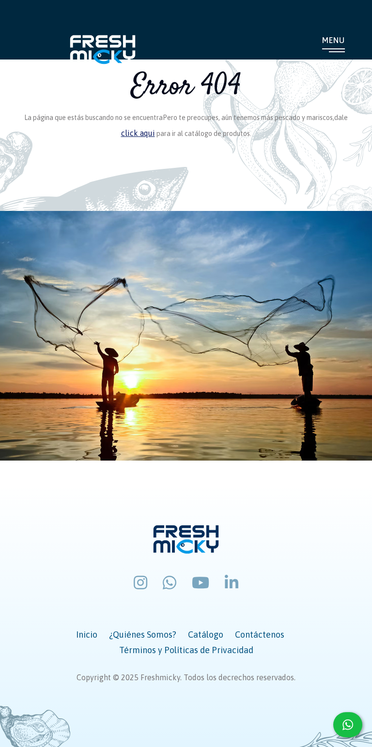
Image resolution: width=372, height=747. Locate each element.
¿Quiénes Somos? (142, 634)
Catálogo (205, 634)
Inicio (86, 634)
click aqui (138, 133)
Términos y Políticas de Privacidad (186, 650)
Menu (333, 40)
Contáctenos (259, 634)
